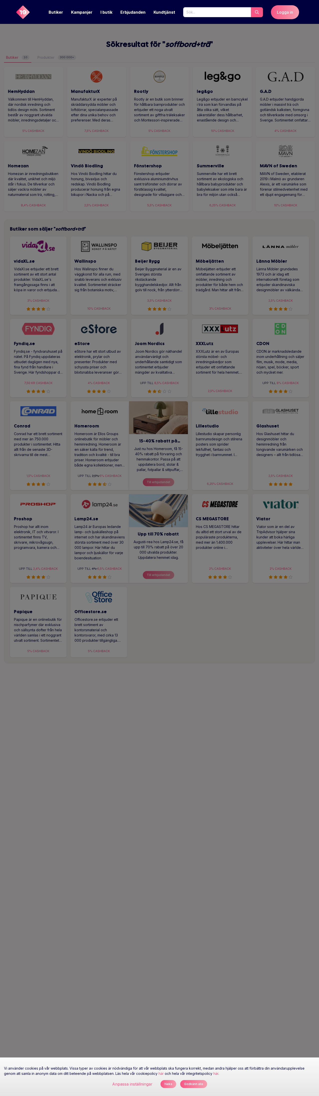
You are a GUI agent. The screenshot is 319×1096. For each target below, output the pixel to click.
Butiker (56, 12)
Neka (168, 1084)
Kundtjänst (164, 12)
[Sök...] (257, 12)
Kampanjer (81, 12)
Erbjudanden (133, 12)
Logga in (285, 12)
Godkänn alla (193, 1084)
